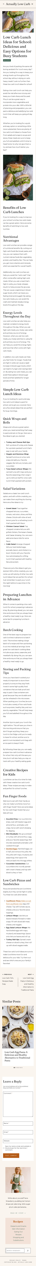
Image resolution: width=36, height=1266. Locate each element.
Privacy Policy (15, 1260)
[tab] (14, 1067)
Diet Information (18, 1229)
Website (7, 1141)
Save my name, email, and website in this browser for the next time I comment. (18, 1148)
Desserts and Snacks (18, 1226)
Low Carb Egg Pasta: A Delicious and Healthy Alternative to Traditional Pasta (27, 982)
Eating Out (18, 1232)
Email (6, 1132)
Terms (24, 1260)
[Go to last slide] (5, 1036)
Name (6, 1123)
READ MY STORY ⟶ (18, 1213)
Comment (8, 1093)
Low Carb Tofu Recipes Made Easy (8, 979)
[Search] (27, 1251)
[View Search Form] (3, 4)
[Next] (31, 1036)
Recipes (7, 60)
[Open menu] (32, 4)
